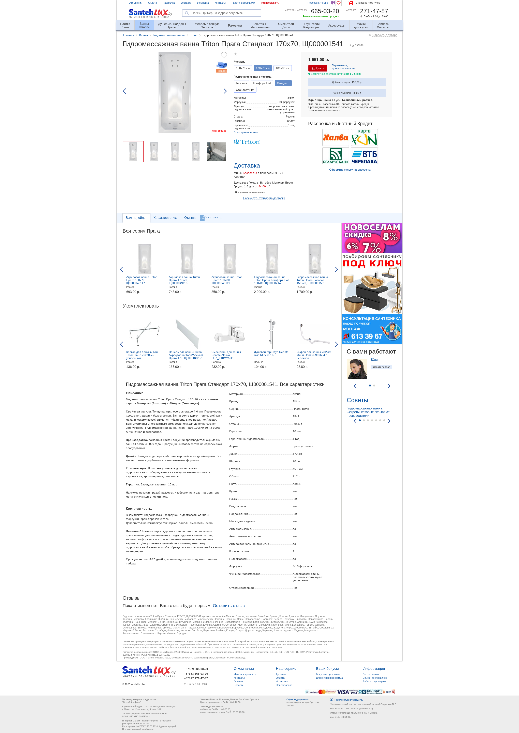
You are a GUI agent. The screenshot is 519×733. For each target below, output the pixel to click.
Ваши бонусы (327, 669)
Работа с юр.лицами (243, 2)
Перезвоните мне (318, 2)
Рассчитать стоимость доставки (264, 198)
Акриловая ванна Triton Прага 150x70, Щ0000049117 (141, 280)
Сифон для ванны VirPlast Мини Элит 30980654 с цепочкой (314, 355)
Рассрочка (169, 2)
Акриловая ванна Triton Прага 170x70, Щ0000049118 (184, 280)
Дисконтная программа (329, 677)
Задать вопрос (381, 367)
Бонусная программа (328, 674)
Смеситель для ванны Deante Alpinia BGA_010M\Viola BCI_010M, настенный (226, 356)
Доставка (186, 2)
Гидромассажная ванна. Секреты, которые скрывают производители (368, 412)
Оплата (152, 2)
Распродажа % (270, 2)
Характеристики (165, 217)
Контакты (220, 2)
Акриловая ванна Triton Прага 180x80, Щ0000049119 (226, 280)
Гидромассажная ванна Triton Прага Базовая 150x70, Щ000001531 (312, 280)
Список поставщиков (375, 677)
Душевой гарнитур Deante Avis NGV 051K (271, 353)
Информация (374, 669)
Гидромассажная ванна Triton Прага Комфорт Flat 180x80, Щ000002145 (271, 280)
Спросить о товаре (384, 34)
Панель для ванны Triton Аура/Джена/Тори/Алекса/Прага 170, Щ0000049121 (186, 355)
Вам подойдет (136, 217)
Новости (238, 685)
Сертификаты (371, 674)
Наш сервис (286, 669)
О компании (135, 2)
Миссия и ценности (245, 674)
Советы (357, 400)
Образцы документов (297, 699)
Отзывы (190, 217)
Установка (203, 2)
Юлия (375, 359)
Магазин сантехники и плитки (149, 17)
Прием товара (284, 685)
